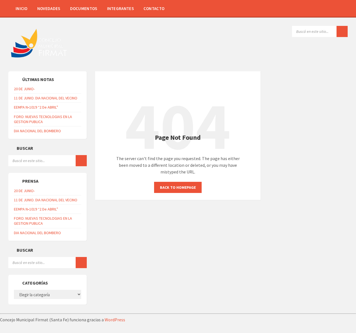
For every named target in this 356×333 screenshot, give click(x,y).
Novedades (48, 8)
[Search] (342, 31)
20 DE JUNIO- (24, 88)
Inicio (22, 8)
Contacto (154, 8)
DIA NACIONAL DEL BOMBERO (37, 130)
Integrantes (120, 8)
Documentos (83, 8)
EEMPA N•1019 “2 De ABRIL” (36, 107)
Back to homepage (178, 187)
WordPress (115, 319)
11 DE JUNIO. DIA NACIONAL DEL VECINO (45, 98)
